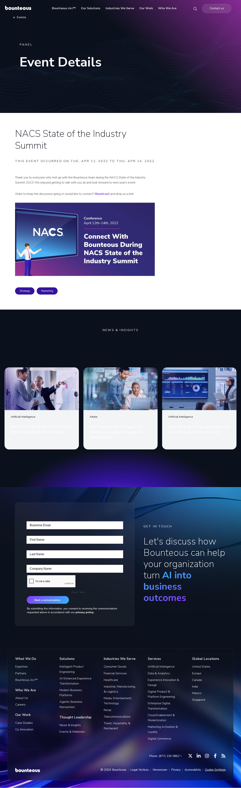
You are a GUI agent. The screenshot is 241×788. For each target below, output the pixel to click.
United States (201, 667)
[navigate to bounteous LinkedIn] (198, 756)
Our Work (146, 8)
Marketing (47, 291)
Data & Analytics (159, 673)
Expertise (21, 667)
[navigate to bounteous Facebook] (215, 756)
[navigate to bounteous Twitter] (190, 756)
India (195, 686)
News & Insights (70, 725)
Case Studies (24, 723)
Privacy (175, 770)
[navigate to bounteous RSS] (223, 756)
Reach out (102, 194)
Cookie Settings (215, 770)
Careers (20, 705)
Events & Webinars (72, 732)
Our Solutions (90, 8)
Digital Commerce (159, 739)
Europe (196, 673)
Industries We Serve (120, 8)
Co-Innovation (24, 729)
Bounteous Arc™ (64, 8)
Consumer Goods (115, 667)
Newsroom (160, 770)
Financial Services (115, 673)
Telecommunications (117, 717)
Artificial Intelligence (161, 667)
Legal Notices (139, 770)
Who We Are (167, 8)
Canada (197, 680)
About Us (21, 698)
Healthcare (111, 680)
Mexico (196, 693)
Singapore (198, 700)
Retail (107, 710)
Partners (20, 673)
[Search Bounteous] (195, 8)
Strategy (25, 291)
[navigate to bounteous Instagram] (207, 756)
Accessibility (193, 770)
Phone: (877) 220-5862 (164, 756)
